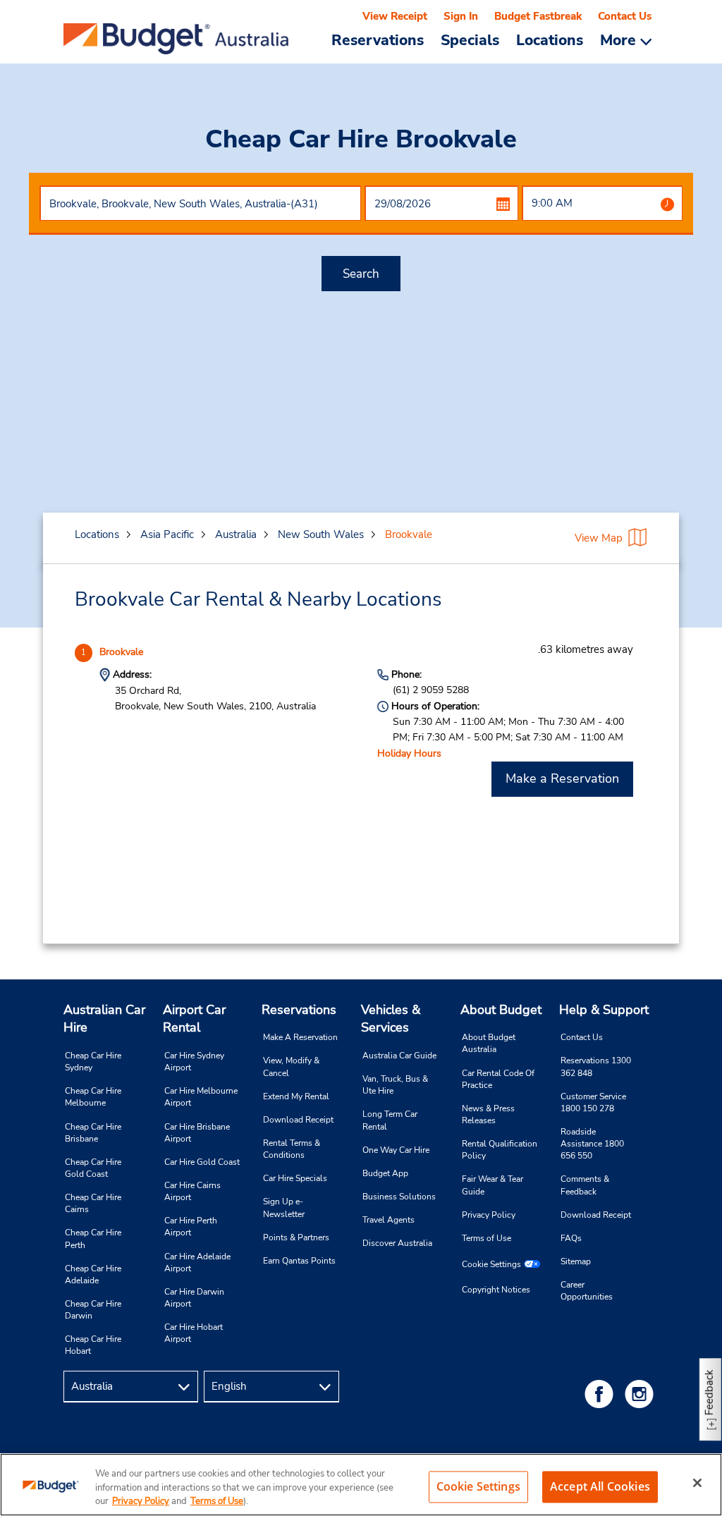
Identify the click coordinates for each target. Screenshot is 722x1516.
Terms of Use (486, 1238)
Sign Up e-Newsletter (284, 1207)
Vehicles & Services (390, 1019)
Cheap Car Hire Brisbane (93, 1132)
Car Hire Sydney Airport (194, 1061)
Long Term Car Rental (389, 1120)
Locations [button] (549, 39)
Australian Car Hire (104, 1019)
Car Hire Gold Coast (202, 1162)
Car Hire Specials (295, 1178)
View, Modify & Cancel (291, 1066)
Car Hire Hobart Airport (193, 1333)
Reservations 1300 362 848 (596, 1066)
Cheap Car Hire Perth (93, 1238)
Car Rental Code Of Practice (498, 1079)
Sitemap (576, 1261)
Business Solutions (399, 1196)
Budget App (385, 1173)
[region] (361, 1484)
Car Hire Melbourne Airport (201, 1096)
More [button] (620, 40)
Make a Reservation (562, 778)
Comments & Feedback (585, 1185)
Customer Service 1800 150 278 (593, 1102)
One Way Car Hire (395, 1150)
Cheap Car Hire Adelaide (93, 1274)
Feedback (709, 1392)
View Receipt (394, 16)
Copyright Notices (496, 1289)
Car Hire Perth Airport (190, 1226)
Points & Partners (296, 1237)
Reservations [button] (377, 39)
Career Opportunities (587, 1290)
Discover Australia (397, 1243)
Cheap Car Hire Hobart (93, 1345)
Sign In (460, 16)
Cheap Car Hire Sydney (93, 1061)
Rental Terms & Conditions (291, 1149)
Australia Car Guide (399, 1055)
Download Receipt (298, 1119)
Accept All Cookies (600, 1486)
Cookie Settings (491, 1264)
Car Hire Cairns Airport (192, 1191)
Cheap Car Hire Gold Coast (93, 1168)
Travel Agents (388, 1219)
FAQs (571, 1238)
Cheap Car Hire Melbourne (93, 1096)
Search (361, 274)
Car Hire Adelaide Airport (197, 1262)
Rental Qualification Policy (499, 1149)
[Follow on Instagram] (642, 1394)
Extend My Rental (296, 1096)
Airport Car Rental (194, 1019)
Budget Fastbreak (538, 16)
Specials (470, 39)
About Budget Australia (488, 1043)
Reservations (299, 1009)
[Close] (697, 1482)
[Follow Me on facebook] (601, 1394)
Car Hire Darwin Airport (194, 1297)
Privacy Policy (488, 1215)
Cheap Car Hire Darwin (93, 1309)
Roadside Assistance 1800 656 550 (592, 1143)
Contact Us (624, 16)
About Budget (501, 1009)
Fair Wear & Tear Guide (492, 1185)
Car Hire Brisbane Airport (197, 1132)
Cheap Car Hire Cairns (93, 1203)
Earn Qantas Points (299, 1260)
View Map (599, 538)
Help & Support (604, 1009)
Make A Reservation (300, 1037)
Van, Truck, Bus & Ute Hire (395, 1084)
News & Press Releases (488, 1114)
